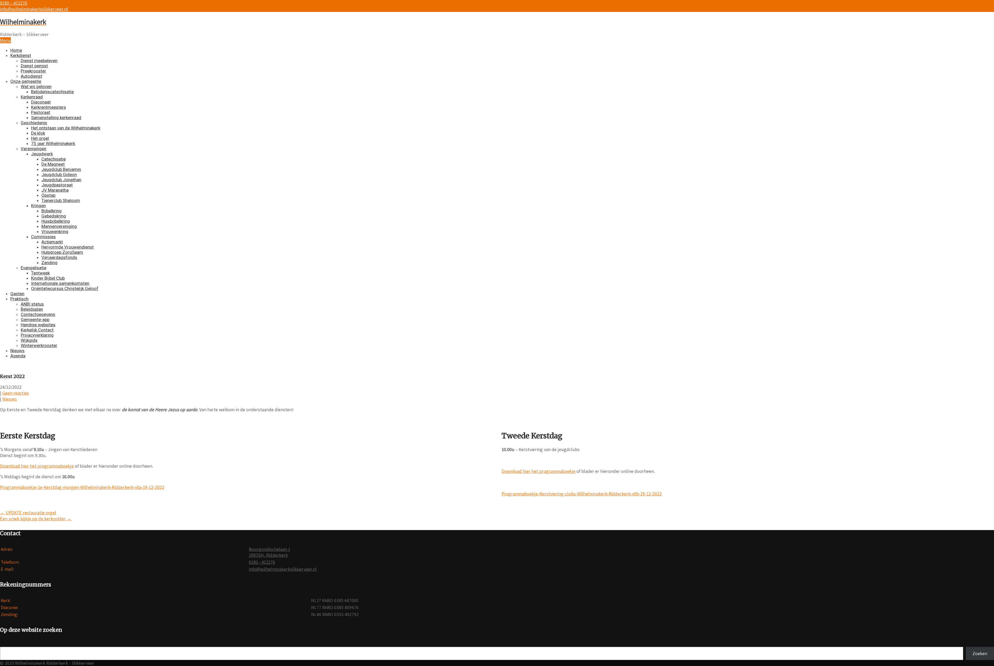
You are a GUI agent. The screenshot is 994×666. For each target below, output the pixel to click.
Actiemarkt (52, 241)
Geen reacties (15, 393)
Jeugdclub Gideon (59, 174)
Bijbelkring (51, 210)
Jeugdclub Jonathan (61, 179)
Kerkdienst (20, 55)
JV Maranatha (55, 190)
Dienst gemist (34, 65)
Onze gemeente (25, 81)
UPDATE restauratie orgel (28, 513)
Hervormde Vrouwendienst (67, 247)
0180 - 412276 (262, 562)
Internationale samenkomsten (60, 283)
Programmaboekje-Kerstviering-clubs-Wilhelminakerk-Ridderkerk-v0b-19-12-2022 (582, 494)
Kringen (38, 205)
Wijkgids (29, 340)
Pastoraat (40, 112)
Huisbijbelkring (55, 221)
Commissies (43, 236)
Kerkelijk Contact (37, 329)
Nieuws (17, 350)
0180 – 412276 (13, 3)
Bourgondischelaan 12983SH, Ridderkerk (269, 552)
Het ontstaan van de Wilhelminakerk (65, 128)
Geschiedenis (34, 122)
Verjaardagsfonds (59, 257)
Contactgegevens (38, 314)
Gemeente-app (35, 319)
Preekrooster (33, 71)
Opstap (48, 195)
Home (16, 50)
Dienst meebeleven (39, 60)
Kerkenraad (32, 96)
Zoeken (980, 653)
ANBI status (32, 304)
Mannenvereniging (59, 226)
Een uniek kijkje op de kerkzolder (35, 519)
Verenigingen (33, 148)
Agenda (17, 355)
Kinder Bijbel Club (48, 278)
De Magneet (53, 164)
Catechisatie (53, 159)
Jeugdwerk (42, 153)
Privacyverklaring (37, 335)
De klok (38, 133)
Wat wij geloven (36, 86)
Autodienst (31, 76)
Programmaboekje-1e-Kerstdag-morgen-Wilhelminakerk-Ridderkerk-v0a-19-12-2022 (82, 487)
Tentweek (40, 273)
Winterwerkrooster (39, 345)
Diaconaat (41, 102)
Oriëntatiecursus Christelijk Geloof (64, 288)
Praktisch (19, 298)
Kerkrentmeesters (48, 107)
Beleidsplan (32, 309)
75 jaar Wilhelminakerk (53, 143)
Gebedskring (53, 216)
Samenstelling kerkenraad (56, 117)
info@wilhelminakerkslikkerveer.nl (34, 9)
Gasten (17, 293)
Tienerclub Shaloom (60, 200)
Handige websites (38, 324)
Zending (49, 262)
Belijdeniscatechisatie (52, 91)
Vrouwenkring (54, 231)
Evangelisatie (33, 267)
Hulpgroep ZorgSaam (62, 252)
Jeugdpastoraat (57, 184)
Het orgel (40, 138)
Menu (5, 40)
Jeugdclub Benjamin (61, 169)
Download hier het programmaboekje (37, 466)
